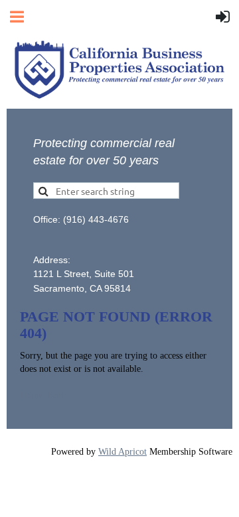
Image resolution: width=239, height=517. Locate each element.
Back (57, 395)
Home (31, 395)
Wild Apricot (122, 452)
